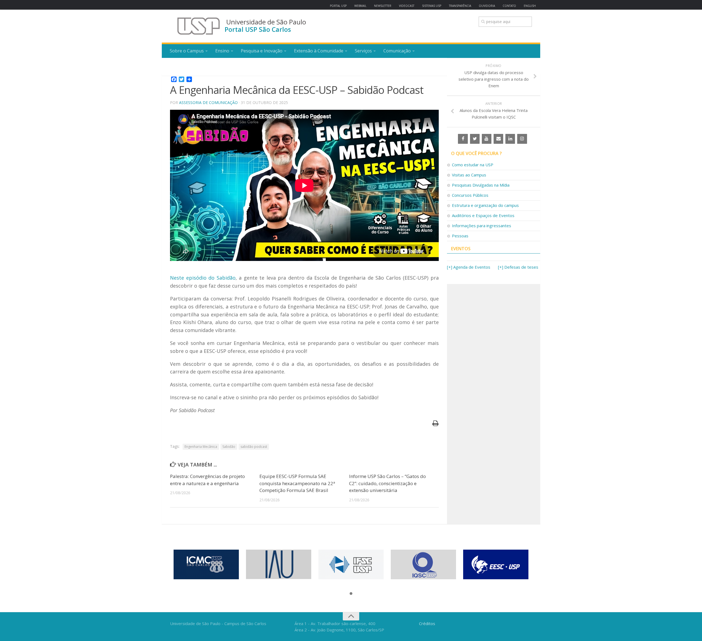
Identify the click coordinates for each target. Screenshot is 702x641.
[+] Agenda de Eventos (468, 267)
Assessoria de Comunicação (208, 102)
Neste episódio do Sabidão (203, 277)
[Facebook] (463, 139)
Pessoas (460, 235)
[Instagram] (522, 139)
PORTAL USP (338, 6)
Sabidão (228, 446)
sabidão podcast (253, 446)
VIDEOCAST (406, 6)
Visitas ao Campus (469, 175)
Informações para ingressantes (481, 225)
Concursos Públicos (470, 195)
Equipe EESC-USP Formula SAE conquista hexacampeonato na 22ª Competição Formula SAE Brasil (297, 483)
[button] (351, 593)
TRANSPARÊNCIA (460, 6)
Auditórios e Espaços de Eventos (483, 215)
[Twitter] (475, 139)
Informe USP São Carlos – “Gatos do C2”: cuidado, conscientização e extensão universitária (387, 483)
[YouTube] (486, 139)
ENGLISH (530, 6)
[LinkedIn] (510, 139)
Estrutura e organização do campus (485, 205)
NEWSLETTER (382, 6)
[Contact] (498, 139)
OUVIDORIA (487, 6)
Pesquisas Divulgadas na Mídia (480, 185)
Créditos (427, 623)
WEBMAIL (360, 6)
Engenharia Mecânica (201, 446)
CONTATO (509, 6)
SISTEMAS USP (431, 6)
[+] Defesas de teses (518, 267)
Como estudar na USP (472, 164)
